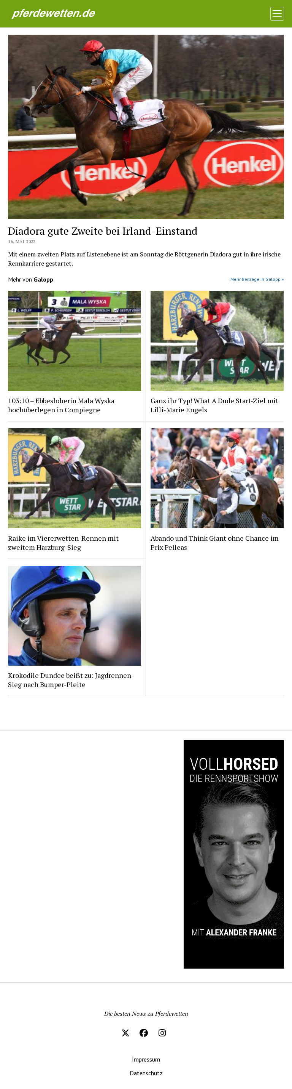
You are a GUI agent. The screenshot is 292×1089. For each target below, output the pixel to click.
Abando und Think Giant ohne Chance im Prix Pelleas (215, 542)
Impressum (146, 1059)
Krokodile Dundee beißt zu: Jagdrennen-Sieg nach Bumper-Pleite (71, 680)
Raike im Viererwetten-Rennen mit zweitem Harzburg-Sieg (63, 542)
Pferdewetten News (64, 13)
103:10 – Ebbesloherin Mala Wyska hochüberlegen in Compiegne (61, 405)
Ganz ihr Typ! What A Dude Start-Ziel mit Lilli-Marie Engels (214, 405)
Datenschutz (146, 1073)
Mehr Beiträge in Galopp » (257, 279)
